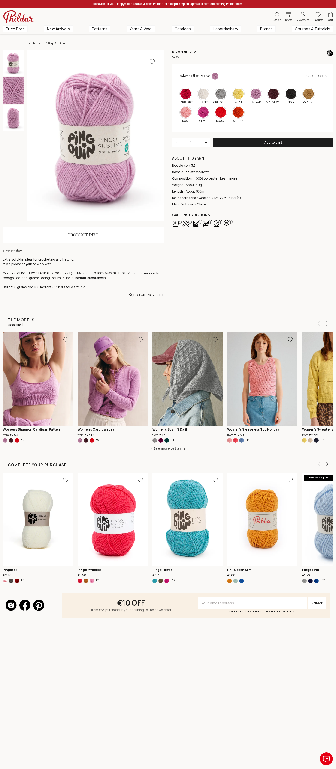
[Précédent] (318, 323)
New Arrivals (58, 29)
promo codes (243, 611)
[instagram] (11, 605)
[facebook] (24, 605)
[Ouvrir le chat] (326, 758)
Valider (317, 603)
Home (36, 43)
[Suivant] (327, 323)
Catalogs (183, 29)
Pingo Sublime (56, 43)
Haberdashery (225, 29)
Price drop (15, 29)
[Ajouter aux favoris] (152, 62)
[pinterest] (38, 605)
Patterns (100, 29)
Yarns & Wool (141, 29)
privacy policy (286, 611)
